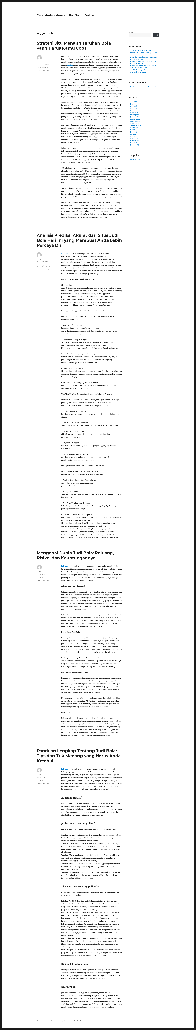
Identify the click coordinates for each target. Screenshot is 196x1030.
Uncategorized (135, 160)
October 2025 (134, 123)
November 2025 (135, 121)
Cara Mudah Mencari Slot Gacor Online (65, 15)
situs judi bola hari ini (44, 267)
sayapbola (65, 253)
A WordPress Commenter (137, 87)
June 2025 (133, 132)
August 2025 (134, 128)
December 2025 (135, 119)
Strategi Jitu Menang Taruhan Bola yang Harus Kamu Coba (74, 46)
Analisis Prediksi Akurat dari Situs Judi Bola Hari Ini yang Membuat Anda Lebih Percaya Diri (79, 240)
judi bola (40, 67)
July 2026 (133, 104)
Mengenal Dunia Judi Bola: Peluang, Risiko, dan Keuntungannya (75, 555)
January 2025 (134, 143)
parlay (45, 265)
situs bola (51, 265)
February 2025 (135, 140)
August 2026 (134, 102)
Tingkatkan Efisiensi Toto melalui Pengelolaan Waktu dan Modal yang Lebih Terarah (143, 53)
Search (131, 32)
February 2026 (135, 115)
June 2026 (133, 106)
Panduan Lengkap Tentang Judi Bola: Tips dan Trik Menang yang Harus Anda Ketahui (79, 755)
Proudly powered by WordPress (74, 1021)
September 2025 (135, 125)
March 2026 (134, 112)
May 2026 (133, 108)
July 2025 (133, 130)
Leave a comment (43, 70)
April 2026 (133, 110)
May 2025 (133, 134)
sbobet (45, 67)
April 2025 (133, 136)
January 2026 (134, 117)
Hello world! (152, 87)
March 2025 (134, 138)
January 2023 (134, 145)
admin (39, 62)
